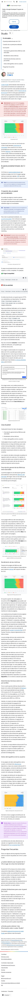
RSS (2, 985)
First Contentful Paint (14, 845)
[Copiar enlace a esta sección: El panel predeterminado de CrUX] (4, 168)
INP (18, 176)
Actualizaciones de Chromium (8, 965)
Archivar (3, 970)
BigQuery (8, 151)
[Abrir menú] (2, 1)
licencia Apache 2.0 (7, 943)
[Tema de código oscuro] (23, 278)
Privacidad (10, 991)
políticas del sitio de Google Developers (15, 945)
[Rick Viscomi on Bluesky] (10, 75)
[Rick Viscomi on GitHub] (8, 75)
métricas (11, 569)
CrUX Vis (13, 104)
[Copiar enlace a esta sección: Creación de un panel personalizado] (13, 193)
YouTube (3, 980)
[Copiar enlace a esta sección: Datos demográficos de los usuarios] (2, 759)
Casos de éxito (4, 967)
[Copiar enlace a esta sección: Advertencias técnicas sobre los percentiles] (10, 683)
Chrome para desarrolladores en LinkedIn (10, 983)
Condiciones (4, 991)
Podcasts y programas (6, 972)
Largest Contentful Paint (16, 630)
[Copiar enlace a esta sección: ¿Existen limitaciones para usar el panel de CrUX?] (8, 891)
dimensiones (18, 764)
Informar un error (5, 956)
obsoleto (22, 103)
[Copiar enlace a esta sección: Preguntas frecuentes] (19, 849)
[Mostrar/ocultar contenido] (12, 38)
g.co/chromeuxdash (6, 219)
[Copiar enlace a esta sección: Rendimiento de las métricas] (21, 562)
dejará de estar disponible (12, 237)
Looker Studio (5, 85)
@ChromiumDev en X (6, 978)
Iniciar (14, 27)
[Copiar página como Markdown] (10, 33)
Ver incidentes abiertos (6, 959)
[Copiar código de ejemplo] (26, 278)
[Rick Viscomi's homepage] (12, 75)
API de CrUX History (14, 106)
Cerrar (14, 21)
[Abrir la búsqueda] (14, 2)
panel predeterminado (14, 172)
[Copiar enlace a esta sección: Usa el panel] (12, 425)
